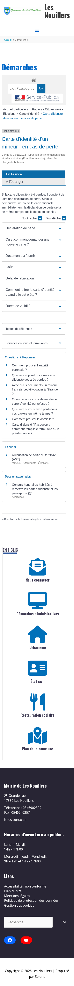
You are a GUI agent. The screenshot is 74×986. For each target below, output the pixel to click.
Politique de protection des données (31, 900)
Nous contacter (38, 580)
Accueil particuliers (16, 109)
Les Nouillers (57, 11)
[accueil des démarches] (34, 79)
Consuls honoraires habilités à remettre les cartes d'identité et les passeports (35, 489)
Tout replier (30, 218)
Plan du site (13, 891)
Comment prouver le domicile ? (33, 419)
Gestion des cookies (19, 905)
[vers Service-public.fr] (37, 99)
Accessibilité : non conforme (25, 886)
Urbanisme (37, 647)
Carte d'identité (29, 113)
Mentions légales (17, 895)
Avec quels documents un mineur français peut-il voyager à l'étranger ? (35, 389)
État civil (38, 681)
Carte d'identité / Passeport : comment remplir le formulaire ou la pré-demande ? (35, 429)
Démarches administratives (37, 613)
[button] (33, 228)
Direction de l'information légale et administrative (31, 519)
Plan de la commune (37, 748)
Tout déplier (54, 218)
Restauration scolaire (37, 715)
